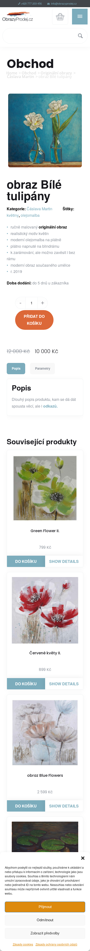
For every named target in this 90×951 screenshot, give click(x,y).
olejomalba (30, 215)
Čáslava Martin (39, 208)
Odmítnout (45, 920)
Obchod (30, 64)
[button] (82, 858)
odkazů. (50, 406)
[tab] (16, 368)
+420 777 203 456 (31, 3)
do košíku (26, 561)
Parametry (42, 368)
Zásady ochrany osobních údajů (56, 944)
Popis (16, 368)
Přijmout (45, 907)
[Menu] (80, 16)
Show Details (64, 561)
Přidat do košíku (34, 319)
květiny (13, 215)
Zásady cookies (23, 944)
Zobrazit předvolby (45, 933)
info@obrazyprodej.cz (63, 3)
